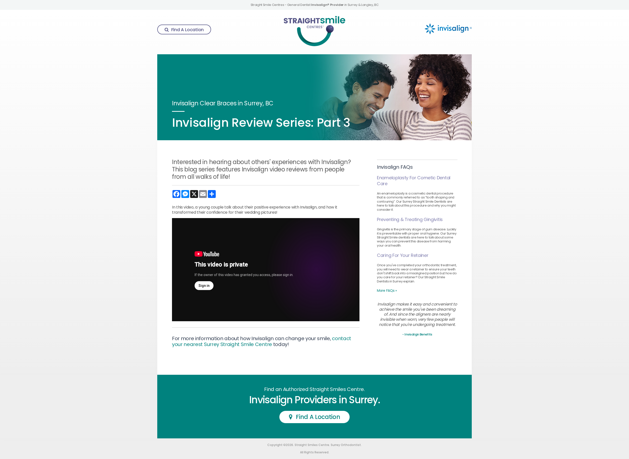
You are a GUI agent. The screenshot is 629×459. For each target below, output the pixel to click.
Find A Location (187, 30)
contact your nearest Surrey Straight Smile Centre (261, 341)
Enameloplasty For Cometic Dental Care (413, 181)
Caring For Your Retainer (402, 255)
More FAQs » (387, 290)
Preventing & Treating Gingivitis (410, 219)
